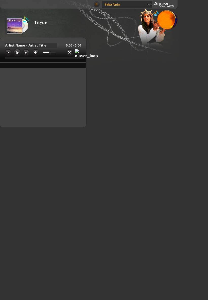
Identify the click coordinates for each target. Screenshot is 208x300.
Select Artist (112, 4)
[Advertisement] (131, 91)
